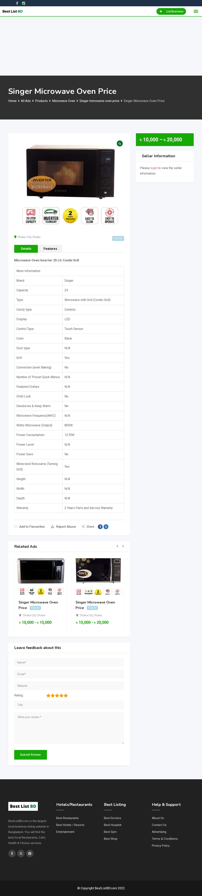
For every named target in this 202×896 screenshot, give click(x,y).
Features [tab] (50, 249)
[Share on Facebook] (100, 526)
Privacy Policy (161, 845)
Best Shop (110, 838)
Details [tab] (26, 249)
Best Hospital (112, 825)
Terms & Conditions (165, 838)
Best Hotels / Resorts (70, 825)
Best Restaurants (67, 818)
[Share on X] (106, 526)
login (154, 168)
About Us (158, 818)
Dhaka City (24, 237)
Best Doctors (112, 818)
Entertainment (65, 832)
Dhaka (36, 237)
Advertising (159, 832)
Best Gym (110, 832)
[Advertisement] (101, 46)
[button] (117, 546)
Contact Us (159, 825)
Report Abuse (66, 527)
